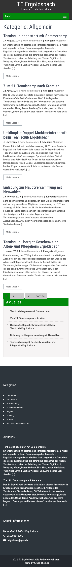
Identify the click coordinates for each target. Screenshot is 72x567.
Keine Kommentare (32, 40)
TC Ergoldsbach (36, 4)
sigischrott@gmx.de (18, 540)
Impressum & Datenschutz (18, 423)
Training (10, 415)
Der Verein (11, 395)
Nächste (40, 296)
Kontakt (10, 419)
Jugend (10, 411)
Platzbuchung (13, 403)
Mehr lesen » (12, 75)
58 (28, 296)
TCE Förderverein (15, 407)
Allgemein (61, 40)
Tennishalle (12, 399)
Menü (8, 16)
